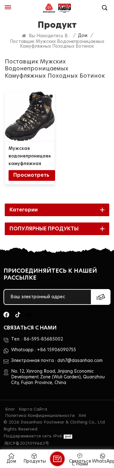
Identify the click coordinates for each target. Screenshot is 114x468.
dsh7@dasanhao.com (80, 360)
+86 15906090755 (56, 350)
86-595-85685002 (43, 339)
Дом (82, 35)
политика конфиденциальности (40, 416)
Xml (82, 416)
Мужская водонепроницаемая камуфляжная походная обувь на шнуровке (30, 157)
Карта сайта (33, 409)
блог (10, 409)
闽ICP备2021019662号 (26, 443)
